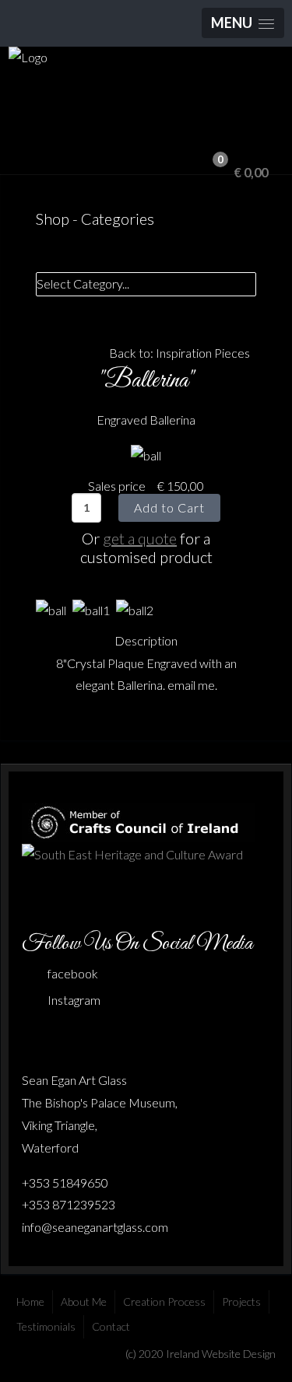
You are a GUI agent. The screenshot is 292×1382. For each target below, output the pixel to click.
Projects (241, 1301)
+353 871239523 (68, 1204)
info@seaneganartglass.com (95, 1226)
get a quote (140, 538)
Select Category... (83, 283)
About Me (84, 1301)
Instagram (73, 999)
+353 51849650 (65, 1182)
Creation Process (164, 1301)
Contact (111, 1326)
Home (30, 1301)
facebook (72, 973)
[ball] (146, 454)
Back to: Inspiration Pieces (179, 352)
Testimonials (46, 1326)
